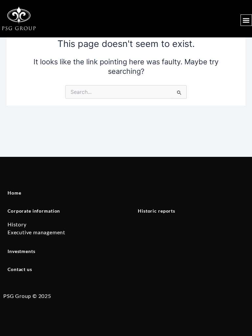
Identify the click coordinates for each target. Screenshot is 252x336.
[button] (246, 20)
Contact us (20, 269)
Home (14, 193)
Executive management (36, 232)
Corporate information (34, 211)
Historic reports (156, 211)
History (17, 224)
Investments (21, 251)
